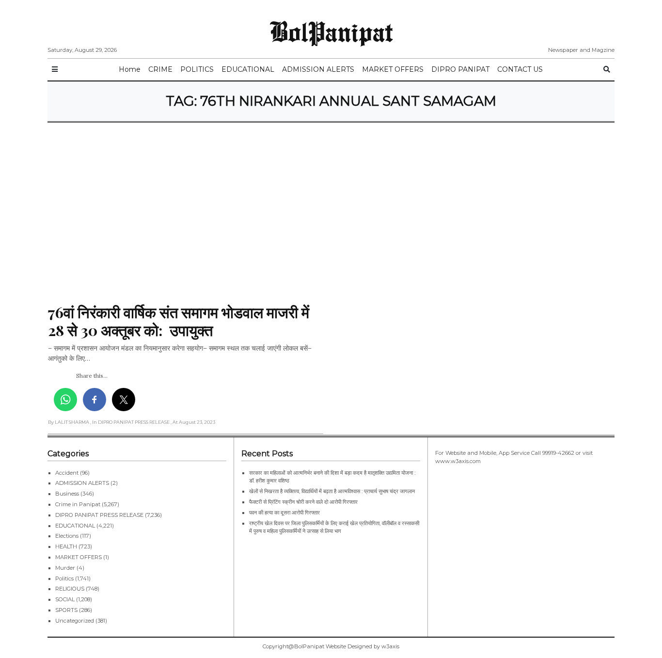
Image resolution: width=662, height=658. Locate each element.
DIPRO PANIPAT (460, 69)
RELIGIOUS (69, 588)
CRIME (160, 69)
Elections (67, 535)
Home (130, 69)
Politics (64, 578)
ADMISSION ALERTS (318, 69)
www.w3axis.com (458, 461)
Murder (65, 567)
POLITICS (197, 69)
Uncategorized (74, 620)
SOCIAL (65, 599)
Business (67, 493)
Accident (67, 472)
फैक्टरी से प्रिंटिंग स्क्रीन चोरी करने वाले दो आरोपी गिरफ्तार (303, 501)
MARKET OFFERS (393, 69)
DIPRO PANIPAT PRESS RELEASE (99, 515)
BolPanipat (331, 31)
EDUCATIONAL (247, 69)
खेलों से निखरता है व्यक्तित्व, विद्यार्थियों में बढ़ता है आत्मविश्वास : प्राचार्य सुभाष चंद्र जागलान (332, 491)
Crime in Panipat (77, 504)
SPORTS (66, 610)
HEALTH (66, 546)
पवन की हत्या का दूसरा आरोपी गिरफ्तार (284, 512)
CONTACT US (520, 69)
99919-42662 (558, 452)
